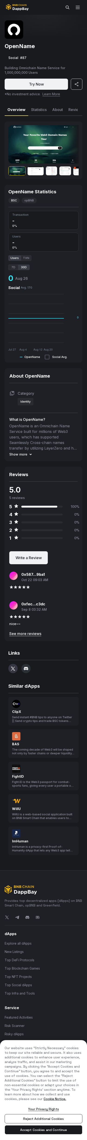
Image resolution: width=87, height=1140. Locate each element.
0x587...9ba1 (33, 574)
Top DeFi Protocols (19, 960)
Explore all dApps (18, 943)
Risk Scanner (15, 1026)
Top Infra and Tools (20, 993)
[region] (43, 1090)
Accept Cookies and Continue (43, 1130)
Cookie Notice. (55, 1099)
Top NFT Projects (18, 977)
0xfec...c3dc (33, 604)
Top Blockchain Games (22, 968)
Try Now (36, 84)
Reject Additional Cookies (43, 1119)
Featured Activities (19, 1017)
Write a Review (29, 557)
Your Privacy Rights (43, 1109)
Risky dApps (14, 1034)
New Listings (14, 952)
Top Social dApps (18, 985)
